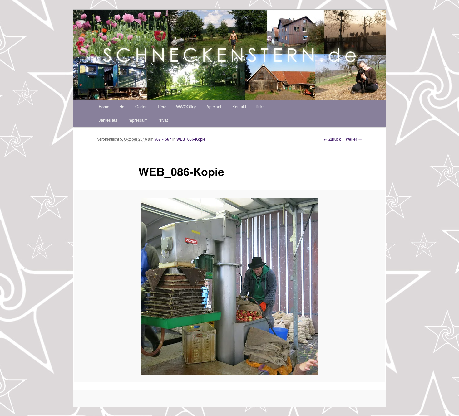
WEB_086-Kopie (190, 139)
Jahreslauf (108, 120)
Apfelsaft (214, 106)
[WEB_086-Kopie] (229, 286)
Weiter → (354, 139)
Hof (122, 106)
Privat (162, 120)
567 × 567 (162, 139)
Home (104, 106)
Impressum (137, 120)
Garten (141, 106)
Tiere (161, 106)
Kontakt (239, 106)
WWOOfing (186, 106)
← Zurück (332, 139)
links (260, 106)
